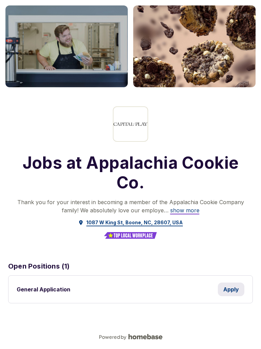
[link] (184, 210)
